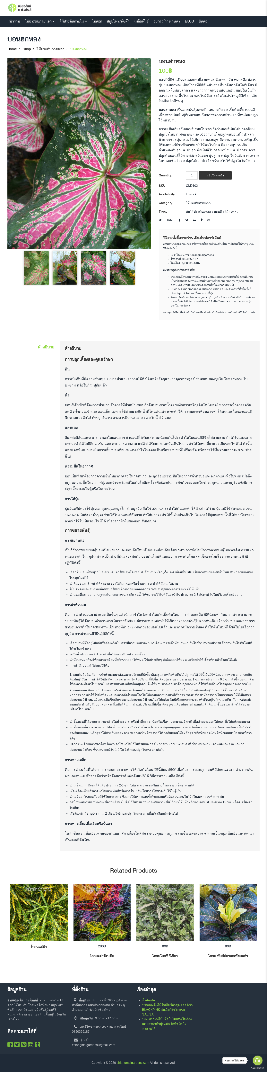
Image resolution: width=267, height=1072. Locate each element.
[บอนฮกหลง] (79, 153)
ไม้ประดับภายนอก (38, 21)
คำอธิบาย (46, 347)
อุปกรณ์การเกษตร (166, 21)
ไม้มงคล (230, 211)
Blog (189, 21)
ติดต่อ (203, 21)
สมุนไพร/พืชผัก (118, 21)
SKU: (163, 185)
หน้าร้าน (13, 21)
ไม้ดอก (97, 21)
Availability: (167, 194)
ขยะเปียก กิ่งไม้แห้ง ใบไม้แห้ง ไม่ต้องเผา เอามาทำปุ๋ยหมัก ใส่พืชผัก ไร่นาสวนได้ (167, 1023)
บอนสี (218, 211)
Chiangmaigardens (202, 254)
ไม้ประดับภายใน (72, 21)
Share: (169, 220)
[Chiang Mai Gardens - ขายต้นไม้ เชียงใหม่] (19, 8)
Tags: (163, 211)
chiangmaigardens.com (133, 1062)
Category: (166, 203)
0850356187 (190, 259)
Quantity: (165, 175)
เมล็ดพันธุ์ (141, 21)
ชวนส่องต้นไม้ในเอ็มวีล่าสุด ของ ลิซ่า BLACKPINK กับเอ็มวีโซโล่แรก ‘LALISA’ (167, 1009)
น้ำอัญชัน (148, 1000)
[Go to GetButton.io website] (257, 1068)
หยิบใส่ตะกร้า (215, 175)
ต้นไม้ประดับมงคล (198, 211)
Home (12, 49)
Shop (27, 49)
